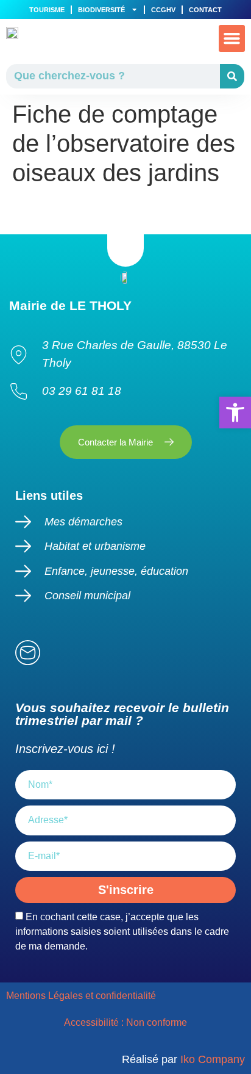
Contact (205, 9)
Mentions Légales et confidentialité (82, 995)
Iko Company (212, 1059)
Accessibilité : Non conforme (125, 1022)
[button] (232, 38)
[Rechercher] (232, 76)
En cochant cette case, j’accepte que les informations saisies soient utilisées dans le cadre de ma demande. (122, 931)
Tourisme (47, 9)
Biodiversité (101, 9)
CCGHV (163, 9)
